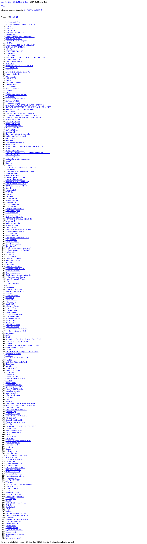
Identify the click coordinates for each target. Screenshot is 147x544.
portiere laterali (11, 526)
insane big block (11, 312)
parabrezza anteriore (13, 325)
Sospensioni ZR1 (12, 376)
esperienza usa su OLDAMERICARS (19, 66)
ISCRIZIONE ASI (12, 88)
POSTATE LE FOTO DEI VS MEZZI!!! (21, 167)
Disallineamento (11, 198)
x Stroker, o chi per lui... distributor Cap (20, 113)
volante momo (11, 302)
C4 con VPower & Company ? (17, 41)
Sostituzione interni (12, 453)
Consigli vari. (10, 507)
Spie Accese (10, 517)
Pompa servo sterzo (13, 271)
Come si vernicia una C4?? (15, 180)
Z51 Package (10, 461)
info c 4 (8, 501)
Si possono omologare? (14, 289)
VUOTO (9, 149)
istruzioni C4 (10, 132)
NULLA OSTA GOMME (15, 47)
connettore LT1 (11, 140)
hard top (8, 511)
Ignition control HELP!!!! (15, 463)
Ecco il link (10, 28)
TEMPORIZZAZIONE (14, 389)
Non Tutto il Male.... (13, 445)
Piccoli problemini (12, 204)
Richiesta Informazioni (14, 39)
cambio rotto (10, 111)
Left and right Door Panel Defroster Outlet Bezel (23, 339)
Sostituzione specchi (13, 414)
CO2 (7, 536)
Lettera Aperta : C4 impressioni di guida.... (21, 171)
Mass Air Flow (11, 308)
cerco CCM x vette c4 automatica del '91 (20, 405)
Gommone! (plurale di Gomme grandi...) (20, 37)
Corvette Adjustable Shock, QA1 (18, 515)
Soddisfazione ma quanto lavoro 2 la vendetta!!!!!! (24, 117)
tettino (8, 399)
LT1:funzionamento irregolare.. (17, 455)
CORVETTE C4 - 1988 (14, 51)
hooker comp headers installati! (17, 136)
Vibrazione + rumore (13, 470)
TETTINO (9, 91)
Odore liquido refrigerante (15, 347)
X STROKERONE (13, 122)
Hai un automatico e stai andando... (18, 134)
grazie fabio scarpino (13, 82)
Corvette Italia (6, 2)
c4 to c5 (8, 285)
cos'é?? (8, 161)
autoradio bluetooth (13, 175)
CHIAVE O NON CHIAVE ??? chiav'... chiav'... (23, 345)
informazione (10, 169)
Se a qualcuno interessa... (15, 521)
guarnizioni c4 (11, 190)
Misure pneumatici (12, 200)
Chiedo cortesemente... (14, 385)
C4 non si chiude (12, 528)
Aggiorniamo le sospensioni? (16, 95)
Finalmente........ (11, 300)
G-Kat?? (9, 381)
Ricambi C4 (10, 374)
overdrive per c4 (11, 35)
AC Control (10, 333)
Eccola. (8, 337)
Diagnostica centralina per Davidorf (18, 229)
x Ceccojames (11, 256)
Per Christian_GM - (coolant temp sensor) (21, 403)
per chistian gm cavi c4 (14, 430)
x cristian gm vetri (12, 451)
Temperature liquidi (13, 211)
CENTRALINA (12, 130)
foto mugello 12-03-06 (14, 474)
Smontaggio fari (11, 478)
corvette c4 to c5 (11, 76)
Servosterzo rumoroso (13, 258)
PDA (3, 6)
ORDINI (9, 505)
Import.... (9, 165)
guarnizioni (10, 287)
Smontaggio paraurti (13, 103)
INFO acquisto (11, 499)
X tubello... (10, 364)
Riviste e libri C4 (12, 524)
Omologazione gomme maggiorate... (19, 275)
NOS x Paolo (10, 97)
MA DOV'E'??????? (13, 480)
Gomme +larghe (11, 532)
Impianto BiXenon (12, 283)
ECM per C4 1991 (12, 101)
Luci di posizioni (12, 213)
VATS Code (10, 192)
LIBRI (8, 93)
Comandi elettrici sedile (14, 420)
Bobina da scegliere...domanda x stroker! (20, 109)
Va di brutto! (10, 397)
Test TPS (9, 360)
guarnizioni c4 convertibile (15, 99)
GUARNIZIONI (12, 68)
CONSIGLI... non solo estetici (17, 341)
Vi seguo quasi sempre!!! (15, 151)
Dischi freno (10, 439)
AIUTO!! (9, 356)
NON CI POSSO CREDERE (16, 362)
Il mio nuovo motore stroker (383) (18, 250)
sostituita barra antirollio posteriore (18, 159)
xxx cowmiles (11, 86)
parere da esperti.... (12, 242)
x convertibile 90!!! (12, 316)
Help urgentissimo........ (14, 273)
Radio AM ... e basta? (13, 538)
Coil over (9, 80)
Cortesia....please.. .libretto (15, 178)
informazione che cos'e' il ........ (17, 142)
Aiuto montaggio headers (15, 497)
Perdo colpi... (10, 252)
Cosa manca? (10, 265)
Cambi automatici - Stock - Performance (20, 484)
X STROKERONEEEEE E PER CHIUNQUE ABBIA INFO (28, 107)
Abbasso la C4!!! (12, 457)
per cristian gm (11, 412)
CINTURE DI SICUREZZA (16, 416)
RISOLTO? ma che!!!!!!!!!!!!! (16, 186)
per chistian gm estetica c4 (15, 476)
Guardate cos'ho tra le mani (15, 379)
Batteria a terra (11, 320)
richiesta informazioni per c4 (16, 184)
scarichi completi (12, 236)
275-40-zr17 (10, 43)
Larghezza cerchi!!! (13, 215)
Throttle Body (11, 437)
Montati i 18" (10, 254)
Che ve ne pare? (11, 240)
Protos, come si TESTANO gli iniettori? (20, 45)
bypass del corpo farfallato (15, 279)
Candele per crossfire (13, 244)
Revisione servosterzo (13, 432)
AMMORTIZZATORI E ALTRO (18, 72)
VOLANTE (10, 64)
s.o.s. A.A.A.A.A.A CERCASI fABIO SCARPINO (25, 105)
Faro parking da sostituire (15, 209)
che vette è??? (11, 246)
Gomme (8, 449)
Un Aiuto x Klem (12, 157)
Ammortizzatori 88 (12, 492)
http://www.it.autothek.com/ (16, 513)
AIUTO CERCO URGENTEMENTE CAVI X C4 (24, 146)
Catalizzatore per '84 (13, 296)
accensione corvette (13, 391)
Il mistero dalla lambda (14, 459)
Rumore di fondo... (12, 227)
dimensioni (9, 194)
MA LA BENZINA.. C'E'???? (17, 358)
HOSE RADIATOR (13, 472)
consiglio (9, 366)
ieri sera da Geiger (12, 306)
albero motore (11, 138)
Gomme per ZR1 (12, 225)
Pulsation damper (12, 310)
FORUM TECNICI (20, 2)
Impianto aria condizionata (15, 277)
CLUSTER (10, 304)
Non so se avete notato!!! (15, 32)
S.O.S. (8, 509)
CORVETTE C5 (12, 55)
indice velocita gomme (14, 395)
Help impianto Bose (13, 260)
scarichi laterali (11, 383)
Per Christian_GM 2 (13, 408)
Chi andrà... (10, 196)
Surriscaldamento (12, 233)
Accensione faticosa (13, 318)
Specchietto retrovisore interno (17, 329)
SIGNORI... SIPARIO (14, 495)
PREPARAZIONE (13, 155)
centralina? (9, 262)
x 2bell (8, 281)
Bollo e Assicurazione (13, 223)
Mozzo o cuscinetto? (13, 120)
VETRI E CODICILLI (14, 488)
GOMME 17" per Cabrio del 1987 (18, 441)
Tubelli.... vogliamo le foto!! (16, 331)
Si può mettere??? (12, 368)
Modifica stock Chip (13, 22)
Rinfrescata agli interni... (14, 217)
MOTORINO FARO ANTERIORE (19, 219)
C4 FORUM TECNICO (33, 10)
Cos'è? (8, 434)
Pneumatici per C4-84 (13, 202)
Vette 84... (9, 26)
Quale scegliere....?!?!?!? (14, 387)
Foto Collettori (11, 372)
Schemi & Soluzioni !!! (14, 62)
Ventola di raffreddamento (15, 231)
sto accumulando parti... (14, 126)
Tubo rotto (9, 482)
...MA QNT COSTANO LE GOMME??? (21, 426)
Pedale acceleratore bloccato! (16, 410)
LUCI (8, 490)
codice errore (10, 144)
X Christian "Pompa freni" (15, 468)
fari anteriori (10, 298)
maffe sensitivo (11, 84)
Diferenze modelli (12, 173)
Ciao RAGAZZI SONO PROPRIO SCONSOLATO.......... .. (28, 153)
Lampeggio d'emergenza (14, 314)
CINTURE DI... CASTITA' (16, 503)
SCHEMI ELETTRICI (14, 59)
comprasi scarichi (12, 393)
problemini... (10, 70)
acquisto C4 (10, 323)
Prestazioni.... (10, 294)
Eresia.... (9, 163)
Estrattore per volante (13, 370)
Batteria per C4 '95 (12, 128)
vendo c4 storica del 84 (14, 74)
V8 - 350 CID (11, 418)
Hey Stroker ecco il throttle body (17, 182)
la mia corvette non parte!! (15, 291)
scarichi (8, 335)
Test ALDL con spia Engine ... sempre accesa (22, 352)
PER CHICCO (11, 78)
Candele (8, 188)
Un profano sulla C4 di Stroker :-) (18, 519)
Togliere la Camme (12, 466)
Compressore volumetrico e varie (17, 238)
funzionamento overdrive (15, 534)
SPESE (8, 350)
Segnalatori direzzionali (14, 530)
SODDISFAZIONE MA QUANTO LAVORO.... (24, 115)
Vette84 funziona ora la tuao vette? (18, 248)
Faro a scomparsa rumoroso (15, 422)
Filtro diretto (10, 424)
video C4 (9, 49)
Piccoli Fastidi (11, 207)
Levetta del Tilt (11, 221)
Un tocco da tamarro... (14, 267)
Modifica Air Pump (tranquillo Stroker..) (20, 24)
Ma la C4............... (12, 401)
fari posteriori (10, 53)
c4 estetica (9, 447)
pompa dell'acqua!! (12, 327)
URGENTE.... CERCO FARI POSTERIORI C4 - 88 (25, 57)
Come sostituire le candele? (15, 269)
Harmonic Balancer (13, 124)
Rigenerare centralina (13, 354)
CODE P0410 (11, 30)
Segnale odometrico (13, 486)
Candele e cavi (11, 428)
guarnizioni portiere (13, 443)
